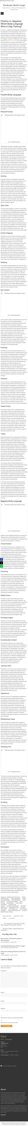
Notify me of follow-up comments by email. (12, 1018)
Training (4, 918)
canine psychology (15, 898)
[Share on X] (1, 562)
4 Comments (11, 918)
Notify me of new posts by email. (9, 1022)
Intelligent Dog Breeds (13, 906)
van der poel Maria (5, 942)
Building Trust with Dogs (13, 897)
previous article (12, 40)
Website (3, 1008)
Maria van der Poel (7, 916)
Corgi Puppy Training (12, 901)
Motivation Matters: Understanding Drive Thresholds (12, 929)
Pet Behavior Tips (13, 907)
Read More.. (3, 1114)
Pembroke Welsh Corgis (14, 5)
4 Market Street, (5, 1043)
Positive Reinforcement (14, 910)
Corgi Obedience (16, 900)
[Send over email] (1, 566)
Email (2, 1001)
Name (3, 992)
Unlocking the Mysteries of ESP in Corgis (13, 946)
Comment (3, 970)
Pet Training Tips (13, 909)
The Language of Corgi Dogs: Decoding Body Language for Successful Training (13, 924)
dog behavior (10, 903)
